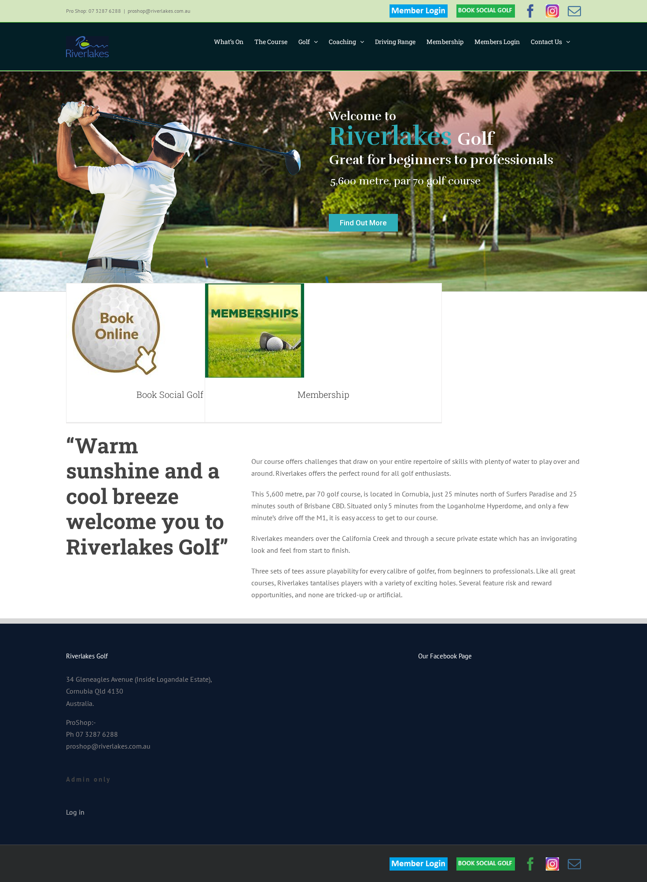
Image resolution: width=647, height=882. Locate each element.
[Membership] (254, 330)
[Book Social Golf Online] (115, 330)
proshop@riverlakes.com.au (159, 10)
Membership (323, 394)
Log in (75, 812)
